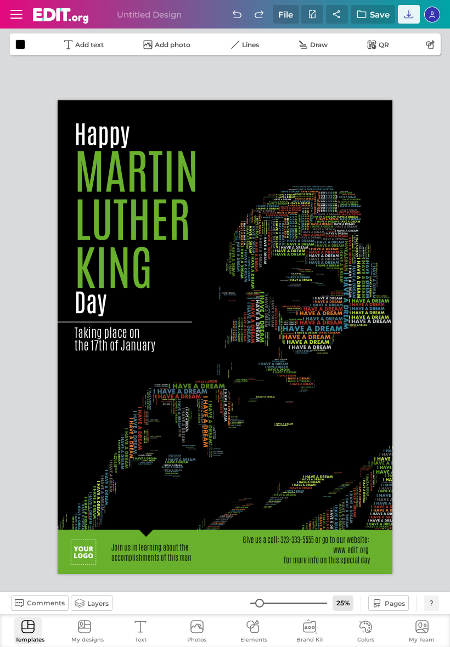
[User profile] (16, 14)
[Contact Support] (431, 603)
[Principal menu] (61, 16)
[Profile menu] (432, 14)
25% (343, 603)
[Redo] (259, 14)
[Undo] (237, 14)
